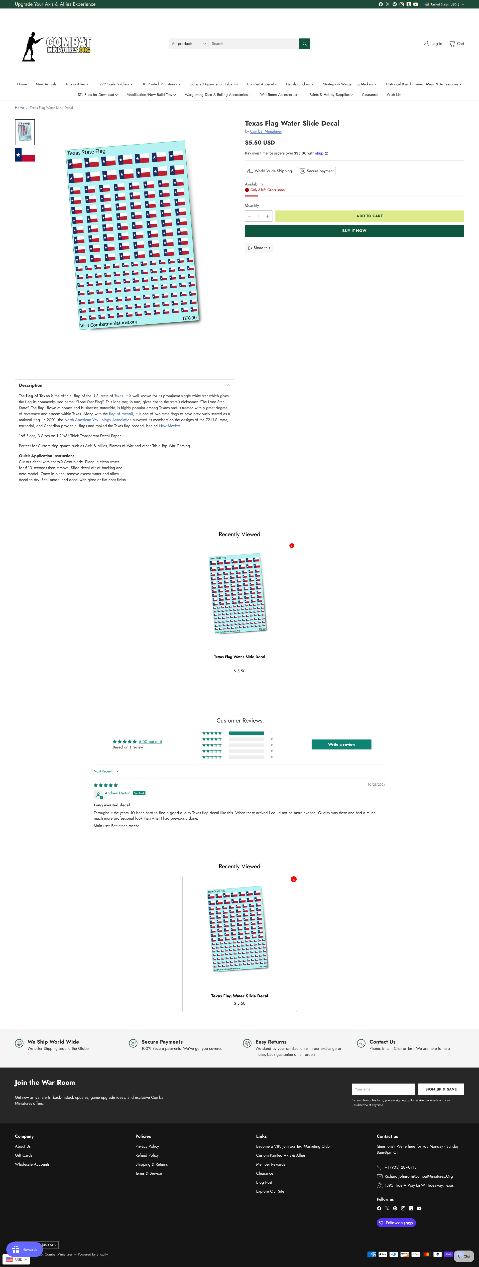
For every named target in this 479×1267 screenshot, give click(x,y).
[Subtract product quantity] (249, 216)
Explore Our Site (270, 1191)
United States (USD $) (446, 4)
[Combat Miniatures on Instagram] (401, 5)
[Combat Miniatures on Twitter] (387, 5)
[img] (106, 785)
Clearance (264, 1173)
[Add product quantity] (267, 216)
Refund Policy (147, 1155)
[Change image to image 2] (25, 155)
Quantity (252, 205)
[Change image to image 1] (25, 132)
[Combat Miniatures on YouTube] (415, 5)
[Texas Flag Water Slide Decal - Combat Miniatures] (137, 245)
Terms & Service (148, 1173)
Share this (262, 248)
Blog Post (264, 1182)
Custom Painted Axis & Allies (280, 1155)
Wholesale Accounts (32, 1164)
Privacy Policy (147, 1146)
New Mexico (169, 426)
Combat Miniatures (266, 131)
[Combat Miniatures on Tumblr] (408, 5)
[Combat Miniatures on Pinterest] (394, 5)
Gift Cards (23, 1155)
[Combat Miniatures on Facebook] (380, 5)
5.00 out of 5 (150, 741)
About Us (22, 1146)
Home (19, 107)
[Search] (304, 43)
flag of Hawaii (121, 414)
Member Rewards (270, 1164)
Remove (291, 545)
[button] (212, 733)
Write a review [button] (341, 744)
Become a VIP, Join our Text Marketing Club (293, 1146)
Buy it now (354, 230)
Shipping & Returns (151, 1164)
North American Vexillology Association (97, 420)
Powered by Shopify (93, 1254)
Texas (119, 396)
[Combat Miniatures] (58, 43)
